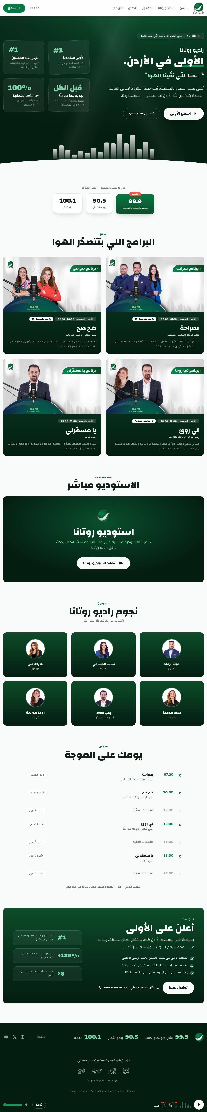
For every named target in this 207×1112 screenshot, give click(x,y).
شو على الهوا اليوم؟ (141, 113)
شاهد (39, 1104)
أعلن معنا (117, 8)
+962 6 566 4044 (115, 988)
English (34, 8)
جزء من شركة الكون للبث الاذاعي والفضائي (103, 1060)
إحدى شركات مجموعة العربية (103, 1080)
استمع (12, 8)
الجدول (132, 8)
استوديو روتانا (166, 8)
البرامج (184, 8)
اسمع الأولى (180, 113)
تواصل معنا (178, 987)
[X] (14, 1037)
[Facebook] (30, 1037)
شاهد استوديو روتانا (99, 563)
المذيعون (147, 8)
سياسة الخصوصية (80, 1091)
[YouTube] (6, 1037)
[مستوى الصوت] (26, 1104)
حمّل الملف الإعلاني (142, 988)
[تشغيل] (199, 1105)
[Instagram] (22, 1037)
